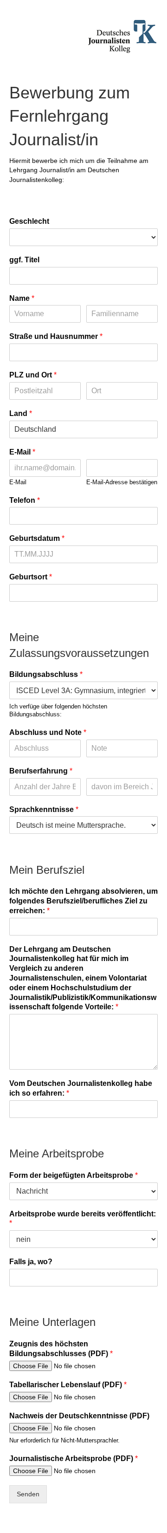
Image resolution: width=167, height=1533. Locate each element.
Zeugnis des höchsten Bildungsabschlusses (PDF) (61, 1349)
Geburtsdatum (36, 538)
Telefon (24, 500)
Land (20, 413)
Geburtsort (30, 577)
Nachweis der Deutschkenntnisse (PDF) (79, 1416)
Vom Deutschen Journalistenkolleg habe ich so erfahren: (80, 1088)
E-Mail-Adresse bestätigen (121, 482)
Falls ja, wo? (30, 1262)
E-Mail (22, 452)
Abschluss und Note (47, 732)
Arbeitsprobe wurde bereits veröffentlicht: (82, 1219)
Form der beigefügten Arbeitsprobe (73, 1175)
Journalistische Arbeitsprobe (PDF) (73, 1458)
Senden (28, 1494)
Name (21, 298)
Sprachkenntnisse (43, 809)
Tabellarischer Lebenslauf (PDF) (68, 1385)
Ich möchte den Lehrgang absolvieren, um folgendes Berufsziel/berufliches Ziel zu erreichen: (83, 901)
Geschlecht (29, 221)
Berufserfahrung (40, 771)
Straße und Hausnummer (56, 336)
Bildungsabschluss (46, 674)
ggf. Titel (24, 260)
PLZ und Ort (33, 375)
